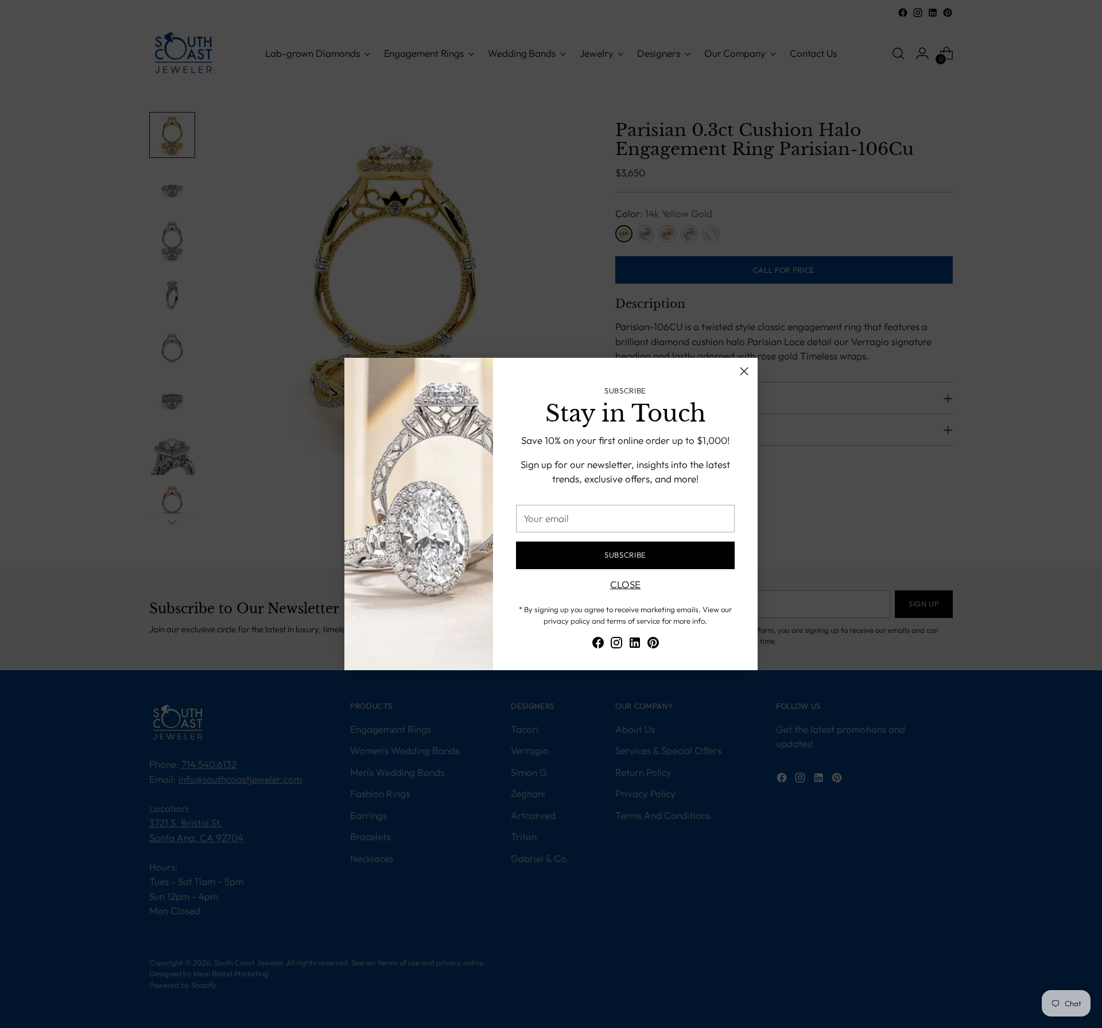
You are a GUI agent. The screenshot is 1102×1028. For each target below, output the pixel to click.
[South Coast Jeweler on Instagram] (616, 645)
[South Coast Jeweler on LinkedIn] (635, 645)
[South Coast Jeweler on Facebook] (598, 645)
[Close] (744, 371)
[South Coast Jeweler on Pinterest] (653, 645)
